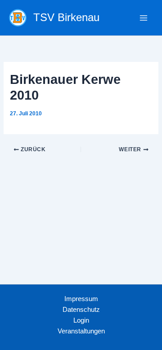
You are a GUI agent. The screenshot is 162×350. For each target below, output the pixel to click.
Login (81, 320)
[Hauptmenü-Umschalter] (143, 18)
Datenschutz (81, 309)
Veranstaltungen (81, 331)
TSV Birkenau (66, 17)
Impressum (81, 298)
